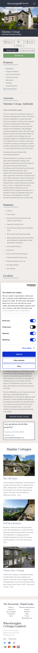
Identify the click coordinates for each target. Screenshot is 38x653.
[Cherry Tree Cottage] (19, 557)
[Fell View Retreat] (19, 510)
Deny (19, 366)
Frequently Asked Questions (27, 607)
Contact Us (11, 609)
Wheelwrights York (27, 618)
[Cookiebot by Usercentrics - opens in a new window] (27, 285)
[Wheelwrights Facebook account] (9, 643)
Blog (27, 614)
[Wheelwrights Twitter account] (4, 643)
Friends (27, 616)
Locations (27, 609)
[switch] (33, 327)
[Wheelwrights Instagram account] (14, 643)
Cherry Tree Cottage (13, 571)
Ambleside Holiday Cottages (19, 416)
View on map (11, 50)
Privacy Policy (11, 614)
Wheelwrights (13, 4)
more (19, 495)
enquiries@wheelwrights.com (14, 438)
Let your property (11, 611)
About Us (11, 607)
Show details (27, 348)
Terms (11, 616)
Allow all (19, 354)
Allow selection (19, 360)
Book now (19, 56)
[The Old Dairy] (19, 465)
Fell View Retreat (12, 524)
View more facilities (10, 89)
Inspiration (27, 611)
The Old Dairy (10, 479)
